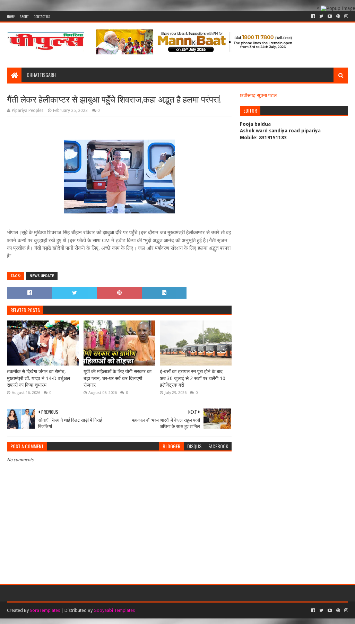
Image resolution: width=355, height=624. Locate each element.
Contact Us (42, 16)
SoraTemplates (45, 610)
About (24, 16)
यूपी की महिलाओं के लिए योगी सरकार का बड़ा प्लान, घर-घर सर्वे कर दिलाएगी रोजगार (117, 378)
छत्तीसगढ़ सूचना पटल (258, 95)
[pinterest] (338, 16)
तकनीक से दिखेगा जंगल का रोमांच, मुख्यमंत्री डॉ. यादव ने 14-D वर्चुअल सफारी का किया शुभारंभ (38, 378)
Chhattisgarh (41, 74)
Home (11, 16)
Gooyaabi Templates (114, 610)
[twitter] (321, 16)
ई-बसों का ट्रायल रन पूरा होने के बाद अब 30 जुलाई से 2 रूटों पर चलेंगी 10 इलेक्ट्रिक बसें (192, 378)
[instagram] (345, 16)
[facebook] (313, 16)
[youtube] (330, 16)
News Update (41, 276)
